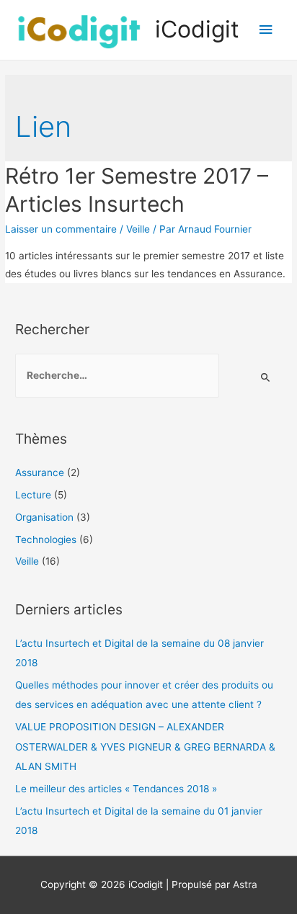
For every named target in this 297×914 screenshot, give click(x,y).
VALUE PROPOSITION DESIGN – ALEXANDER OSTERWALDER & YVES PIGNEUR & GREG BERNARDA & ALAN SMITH (145, 746)
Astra (245, 884)
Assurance (39, 472)
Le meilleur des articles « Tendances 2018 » (116, 788)
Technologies (45, 539)
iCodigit (197, 29)
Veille (138, 229)
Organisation (44, 517)
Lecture (33, 495)
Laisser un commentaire (61, 229)
